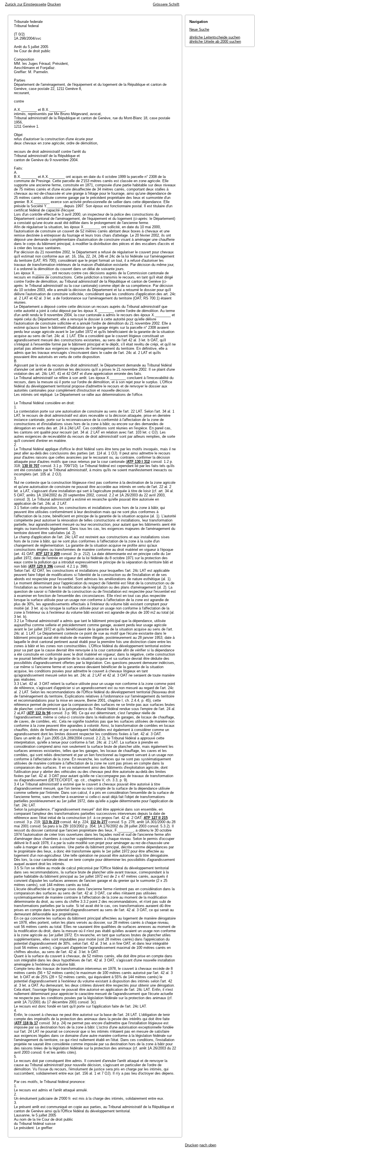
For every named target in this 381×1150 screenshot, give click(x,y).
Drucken (54, 4)
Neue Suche (199, 29)
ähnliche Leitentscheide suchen (214, 37)
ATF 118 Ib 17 (26, 1023)
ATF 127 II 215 (156, 818)
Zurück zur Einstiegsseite (25, 4)
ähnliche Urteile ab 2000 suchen (215, 41)
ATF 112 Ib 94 (39, 713)
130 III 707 (30, 466)
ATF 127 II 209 (48, 554)
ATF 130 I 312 (138, 461)
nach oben (207, 1145)
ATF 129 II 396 (41, 566)
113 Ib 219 (50, 822)
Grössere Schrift (166, 4)
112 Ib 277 (98, 822)
